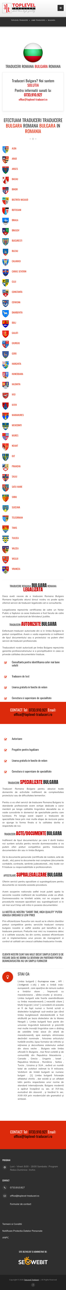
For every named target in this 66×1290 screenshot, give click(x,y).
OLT (13, 456)
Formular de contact (20, 1204)
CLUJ (14, 281)
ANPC (5, 1237)
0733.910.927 (38, 710)
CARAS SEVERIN (19, 271)
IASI (14, 394)
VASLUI (15, 558)
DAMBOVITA (17, 312)
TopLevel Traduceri (31, 1280)
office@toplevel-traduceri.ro (33, 714)
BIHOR (15, 189)
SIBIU (14, 497)
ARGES (15, 169)
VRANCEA (16, 569)
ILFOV (14, 405)
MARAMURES (18, 415)
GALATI (15, 333)
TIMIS (14, 528)
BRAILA (15, 220)
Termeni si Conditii (12, 1224)
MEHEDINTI (17, 425)
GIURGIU (16, 343)
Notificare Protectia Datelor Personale (22, 1230)
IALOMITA (16, 384)
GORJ (14, 353)
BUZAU (15, 251)
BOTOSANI (16, 210)
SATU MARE (17, 486)
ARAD (14, 158)
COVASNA (16, 302)
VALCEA (15, 548)
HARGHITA (16, 363)
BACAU (15, 179)
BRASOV (15, 230)
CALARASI (16, 261)
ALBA (14, 148)
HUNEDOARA (17, 374)
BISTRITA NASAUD (20, 199)
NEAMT (15, 445)
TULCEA (15, 538)
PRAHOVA (16, 466)
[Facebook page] (33, 1285)
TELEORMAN (17, 517)
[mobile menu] (61, 8)
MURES (15, 435)
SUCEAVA (16, 507)
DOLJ (14, 322)
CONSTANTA (17, 292)
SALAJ (14, 476)
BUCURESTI (17, 240)
